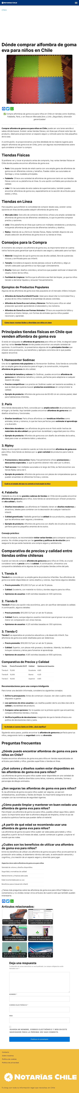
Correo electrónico (18, 1005)
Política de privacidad (10, 1062)
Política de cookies (9, 1059)
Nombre (13, 994)
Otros (4, 10)
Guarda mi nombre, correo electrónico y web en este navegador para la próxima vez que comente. (38, 1030)
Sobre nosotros (8, 1056)
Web (11, 1016)
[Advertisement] (39, 26)
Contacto (5, 1052)
